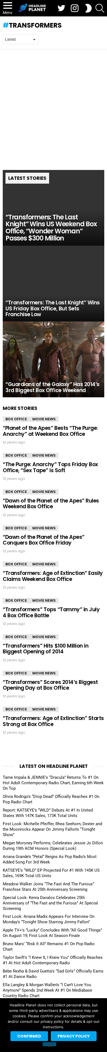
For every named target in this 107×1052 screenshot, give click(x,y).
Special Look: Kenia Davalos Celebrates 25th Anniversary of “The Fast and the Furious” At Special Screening (50, 903)
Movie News (44, 419)
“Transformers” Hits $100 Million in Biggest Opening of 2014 (45, 648)
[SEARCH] (99, 8)
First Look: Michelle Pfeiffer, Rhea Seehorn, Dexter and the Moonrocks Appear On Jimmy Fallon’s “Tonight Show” (52, 829)
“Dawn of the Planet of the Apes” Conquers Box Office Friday (44, 539)
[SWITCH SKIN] (88, 8)
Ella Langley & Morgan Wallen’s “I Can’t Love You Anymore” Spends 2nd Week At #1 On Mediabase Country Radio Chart (47, 990)
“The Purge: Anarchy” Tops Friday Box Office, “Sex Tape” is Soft (50, 467)
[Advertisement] (53, 105)
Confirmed (29, 1036)
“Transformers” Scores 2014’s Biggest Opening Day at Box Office (50, 685)
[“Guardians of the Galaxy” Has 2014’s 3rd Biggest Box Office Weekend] (53, 360)
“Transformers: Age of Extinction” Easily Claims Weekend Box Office (53, 576)
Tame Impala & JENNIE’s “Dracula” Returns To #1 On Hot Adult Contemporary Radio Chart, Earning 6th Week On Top (53, 783)
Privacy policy (74, 1036)
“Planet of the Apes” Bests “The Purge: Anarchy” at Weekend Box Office (50, 430)
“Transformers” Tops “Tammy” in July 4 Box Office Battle (51, 612)
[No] (49, 1044)
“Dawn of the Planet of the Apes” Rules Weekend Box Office (51, 503)
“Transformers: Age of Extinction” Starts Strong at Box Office (53, 721)
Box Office (16, 419)
